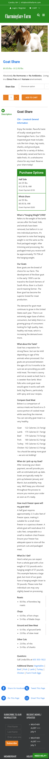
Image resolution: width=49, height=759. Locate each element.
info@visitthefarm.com (31, 2)
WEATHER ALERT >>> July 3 (35, 741)
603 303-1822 (39, 659)
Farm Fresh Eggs (33, 673)
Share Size (10, 86)
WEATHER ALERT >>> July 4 (35, 728)
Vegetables (39, 665)
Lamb (32, 669)
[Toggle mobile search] (38, 15)
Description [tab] (6, 114)
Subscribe (12, 743)
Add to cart (32, 97)
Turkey (40, 669)
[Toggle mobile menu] (43, 15)
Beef (19, 669)
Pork (25, 669)
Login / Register (19, 8)
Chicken (20, 673)
